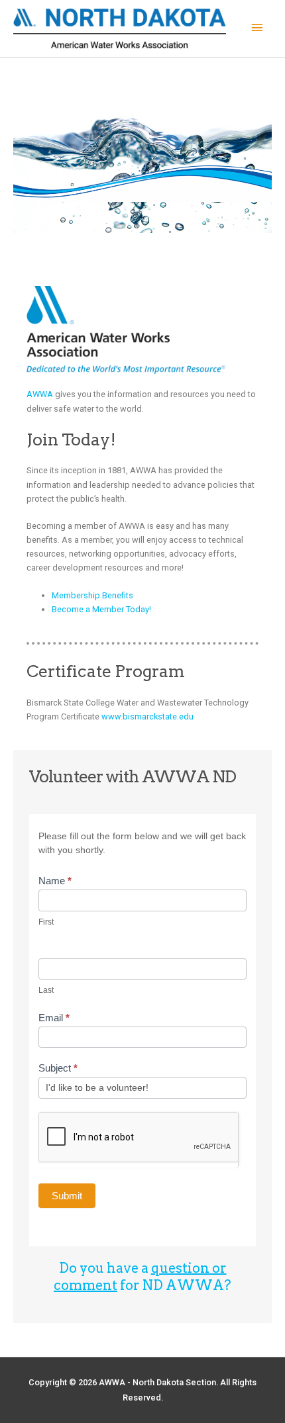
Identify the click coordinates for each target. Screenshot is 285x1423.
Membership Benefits (92, 595)
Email (54, 1017)
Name (55, 880)
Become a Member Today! (101, 609)
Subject (58, 1068)
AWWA (40, 394)
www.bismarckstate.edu (147, 716)
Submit (67, 1195)
